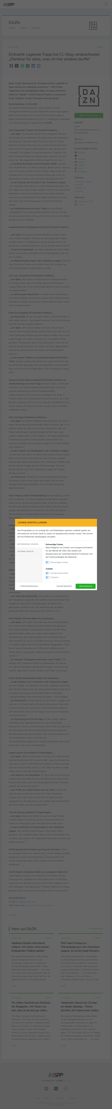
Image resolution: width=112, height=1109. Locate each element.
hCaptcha (54, 577)
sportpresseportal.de (59, 573)
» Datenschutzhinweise (29, 586)
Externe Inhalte (25, 551)
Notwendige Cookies (27, 544)
